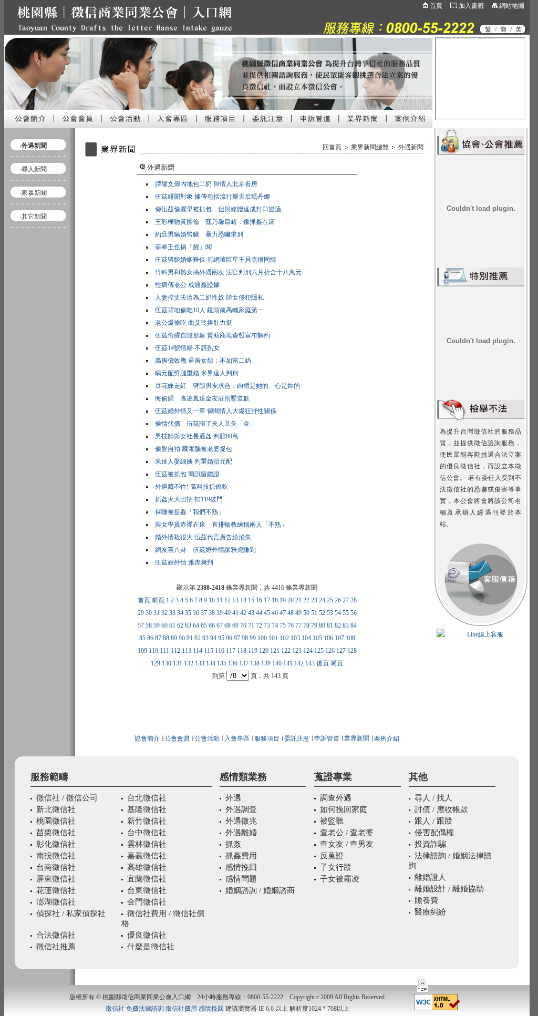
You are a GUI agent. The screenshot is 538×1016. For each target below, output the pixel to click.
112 (175, 650)
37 (204, 613)
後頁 (322, 663)
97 (237, 638)
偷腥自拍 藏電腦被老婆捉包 (193, 449)
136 (232, 663)
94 (213, 638)
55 (346, 613)
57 (141, 625)
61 (172, 625)
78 (306, 625)
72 (259, 625)
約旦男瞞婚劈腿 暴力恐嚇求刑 (199, 234)
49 (298, 613)
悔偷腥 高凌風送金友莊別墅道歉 (202, 398)
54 (338, 613)
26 (338, 600)
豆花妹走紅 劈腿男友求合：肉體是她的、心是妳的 (227, 385)
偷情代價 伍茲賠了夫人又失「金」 (205, 423)
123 (297, 650)
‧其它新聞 (33, 216)
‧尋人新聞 (33, 169)
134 (210, 663)
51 (314, 613)
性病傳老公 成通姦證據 (187, 285)
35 (188, 613)
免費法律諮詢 (145, 1008)
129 (155, 663)
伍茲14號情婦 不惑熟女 (187, 348)
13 (235, 600)
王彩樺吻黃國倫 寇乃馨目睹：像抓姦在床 (215, 221)
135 (221, 663)
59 (156, 625)
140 (277, 663)
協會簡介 (147, 738)
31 (156, 613)
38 (212, 613)
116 (219, 650)
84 (353, 625)
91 (190, 638)
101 (273, 638)
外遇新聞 (410, 147)
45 (267, 613)
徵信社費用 (181, 1008)
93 (205, 638)
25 (330, 600)
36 (196, 613)
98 (245, 638)
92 (197, 638)
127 (341, 650)
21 (298, 600)
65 (204, 625)
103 (295, 638)
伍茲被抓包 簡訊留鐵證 (187, 474)
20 (290, 600)
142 (299, 663)
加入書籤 (471, 5)
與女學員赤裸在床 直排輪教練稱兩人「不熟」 (221, 524)
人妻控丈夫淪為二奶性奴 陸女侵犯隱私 (209, 297)
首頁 (436, 5)
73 (267, 625)
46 (275, 613)
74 (275, 625)
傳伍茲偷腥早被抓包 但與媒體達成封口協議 (218, 209)
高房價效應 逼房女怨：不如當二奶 (203, 360)
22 (306, 600)
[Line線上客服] (481, 634)
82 (338, 625)
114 (197, 650)
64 (196, 625)
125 (319, 650)
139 (266, 663)
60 (164, 625)
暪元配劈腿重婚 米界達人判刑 (197, 373)
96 (229, 638)
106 (328, 638)
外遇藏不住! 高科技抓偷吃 (191, 486)
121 (275, 650)
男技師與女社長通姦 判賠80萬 (197, 436)
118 (241, 650)
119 (252, 650)
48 (290, 613)
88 (166, 638)
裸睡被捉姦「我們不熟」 (189, 512)
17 (267, 600)
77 (298, 625)
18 (275, 600)
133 (199, 663)
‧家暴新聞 (33, 193)
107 (339, 638)
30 (149, 613)
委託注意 (296, 738)
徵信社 (115, 1008)
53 (330, 613)
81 (330, 625)
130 (166, 663)
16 (259, 600)
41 (235, 613)
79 (314, 625)
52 (322, 613)
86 (150, 638)
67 (219, 625)
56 (353, 613)
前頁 (158, 600)
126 (330, 650)
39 (219, 613)
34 (180, 613)
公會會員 (176, 738)
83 (346, 625)
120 (263, 650)
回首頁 (332, 147)
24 (322, 600)
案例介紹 (386, 738)
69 (235, 625)
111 (164, 650)
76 (290, 625)
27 (346, 600)
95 (221, 638)
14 (243, 600)
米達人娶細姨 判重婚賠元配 (193, 461)
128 (352, 650)
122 (286, 650)
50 (306, 613)
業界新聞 (356, 738)
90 (182, 638)
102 (284, 638)
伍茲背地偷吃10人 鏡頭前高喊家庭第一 (209, 310)
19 (283, 600)
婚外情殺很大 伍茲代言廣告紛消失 (203, 537)
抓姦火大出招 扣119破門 (189, 499)
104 (306, 638)
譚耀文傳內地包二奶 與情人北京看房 (206, 184)
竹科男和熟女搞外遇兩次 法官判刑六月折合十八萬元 (228, 272)
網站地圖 (511, 5)
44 (259, 613)
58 (149, 625)
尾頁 (336, 663)
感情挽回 (211, 1008)
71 (251, 625)
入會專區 (237, 738)
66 (212, 625)
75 (283, 625)
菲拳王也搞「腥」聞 (183, 247)
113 (186, 650)
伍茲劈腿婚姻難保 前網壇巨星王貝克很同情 (215, 259)
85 (142, 638)
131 (177, 663)
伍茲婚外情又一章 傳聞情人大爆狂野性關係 (215, 411)
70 (243, 625)
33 (172, 613)
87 (158, 638)
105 (317, 638)
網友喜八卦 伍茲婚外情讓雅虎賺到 (205, 549)
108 (350, 638)
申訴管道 (326, 738)
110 (153, 650)
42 (243, 613)
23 (314, 600)
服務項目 (267, 738)
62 (180, 625)
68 (227, 625)
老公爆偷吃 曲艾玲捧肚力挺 (193, 322)
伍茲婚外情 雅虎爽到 (184, 562)
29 (141, 613)
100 (262, 638)
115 (208, 650)
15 (251, 600)
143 (310, 663)
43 (251, 613)
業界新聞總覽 (370, 147)
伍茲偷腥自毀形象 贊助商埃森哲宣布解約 (212, 335)
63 (188, 625)
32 (164, 613)
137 (244, 663)
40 (227, 613)
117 (230, 650)
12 (227, 600)
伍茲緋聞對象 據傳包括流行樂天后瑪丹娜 (212, 196)
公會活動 (207, 738)
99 (253, 638)
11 (219, 600)
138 (255, 663)
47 (283, 613)
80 (322, 625)
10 (212, 600)
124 (308, 650)
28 (353, 600)
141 (288, 663)
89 (174, 638)
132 (188, 663)
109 (142, 650)
